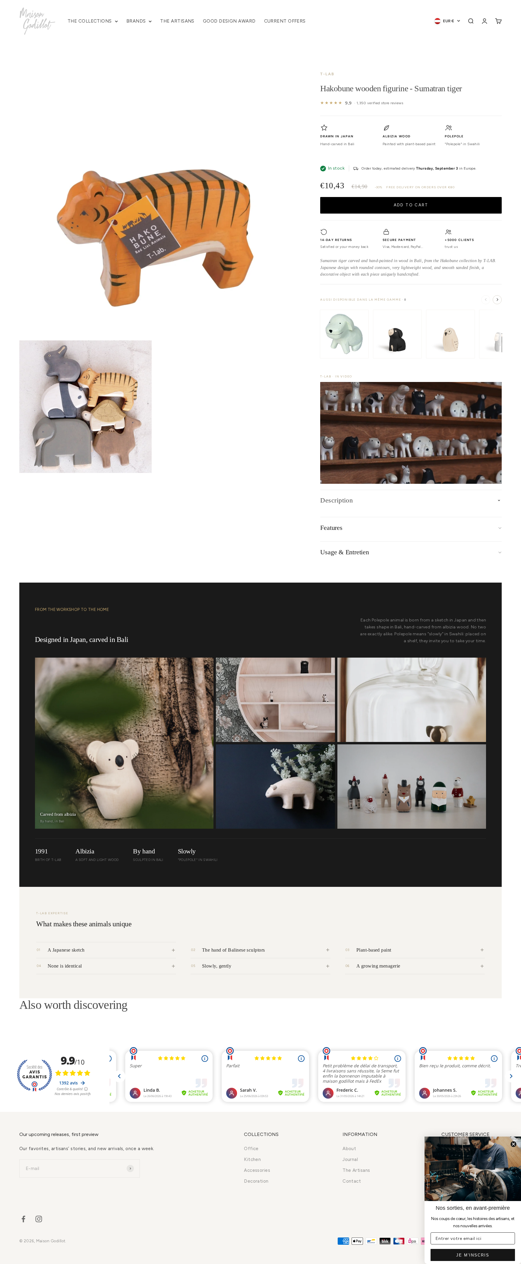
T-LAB (327, 74)
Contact (352, 1181)
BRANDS (136, 21)
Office (251, 1148)
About (349, 1148)
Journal (350, 1159)
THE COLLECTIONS (90, 21)
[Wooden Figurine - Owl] (450, 334)
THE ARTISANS (177, 21)
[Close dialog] (513, 1144)
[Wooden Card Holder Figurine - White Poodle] (344, 334)
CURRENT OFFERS (285, 21)
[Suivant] (497, 299)
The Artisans (356, 1170)
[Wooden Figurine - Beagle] (397, 334)
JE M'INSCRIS (472, 1255)
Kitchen (252, 1159)
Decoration (256, 1181)
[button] (411, 433)
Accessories (257, 1170)
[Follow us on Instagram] (39, 1219)
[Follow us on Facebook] (23, 1219)
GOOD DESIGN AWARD (229, 21)
